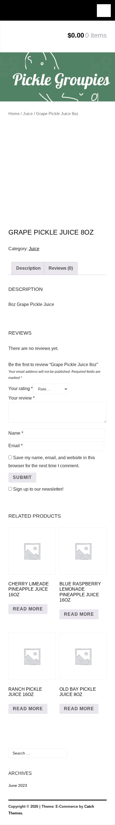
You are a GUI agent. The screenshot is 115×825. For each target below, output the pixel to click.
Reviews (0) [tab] (61, 268)
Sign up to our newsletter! (38, 489)
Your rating (20, 388)
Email (15, 445)
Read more (28, 609)
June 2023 (17, 785)
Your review (21, 398)
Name (15, 433)
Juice (28, 113)
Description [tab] (28, 268)
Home (14, 113)
